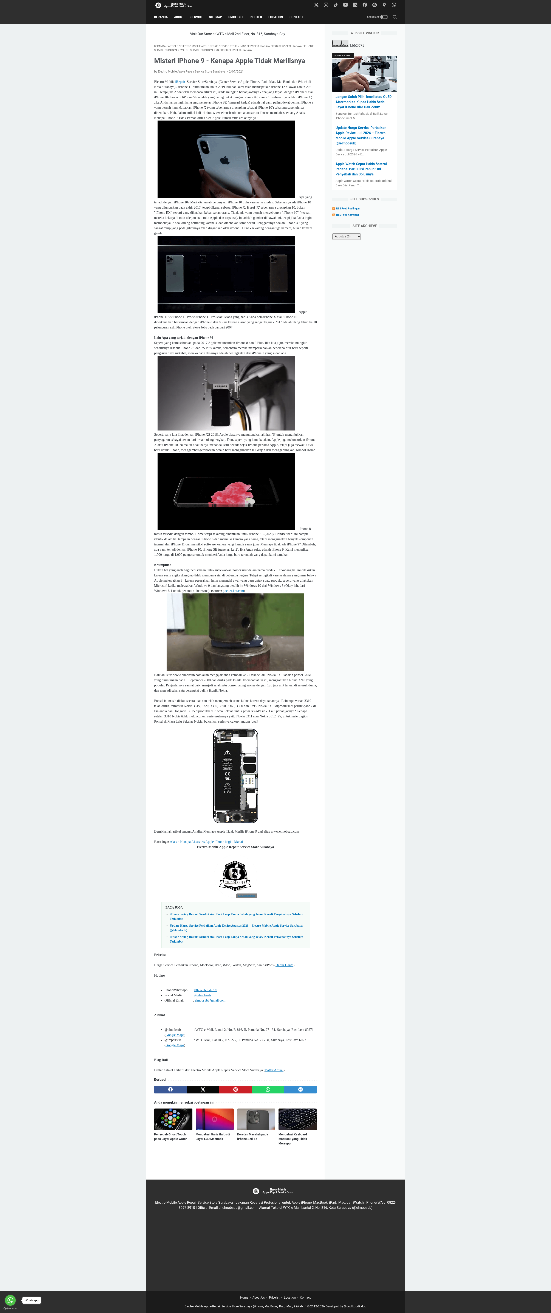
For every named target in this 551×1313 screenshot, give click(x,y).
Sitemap (215, 17)
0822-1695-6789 (205, 990)
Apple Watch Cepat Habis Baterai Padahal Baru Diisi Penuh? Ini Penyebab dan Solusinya (361, 169)
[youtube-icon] (345, 5)
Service (196, 17)
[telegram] (300, 1089)
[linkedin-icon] (355, 5)
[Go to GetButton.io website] (10, 1308)
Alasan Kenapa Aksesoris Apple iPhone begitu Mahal (206, 842)
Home (244, 1297)
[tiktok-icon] (336, 5)
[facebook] (170, 1089)
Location (275, 17)
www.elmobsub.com (246, 895)
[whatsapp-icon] (394, 5)
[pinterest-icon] (374, 5)
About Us (258, 1297)
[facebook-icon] (365, 5)
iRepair (180, 82)
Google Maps (175, 1035)
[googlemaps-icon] (384, 5)
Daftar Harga (284, 965)
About (179, 17)
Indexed (256, 17)
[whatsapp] (268, 1089)
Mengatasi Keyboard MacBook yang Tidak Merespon (293, 1139)
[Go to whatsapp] (10, 1300)
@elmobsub (202, 995)
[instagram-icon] (326, 5)
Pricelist (235, 17)
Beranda (161, 17)
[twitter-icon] (316, 5)
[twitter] (203, 1089)
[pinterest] (235, 1089)
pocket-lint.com (233, 591)
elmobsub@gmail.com (210, 1000)
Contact (296, 17)
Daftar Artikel (274, 1070)
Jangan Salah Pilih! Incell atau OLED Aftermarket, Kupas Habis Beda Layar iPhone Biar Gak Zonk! (364, 102)
